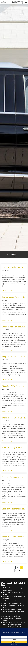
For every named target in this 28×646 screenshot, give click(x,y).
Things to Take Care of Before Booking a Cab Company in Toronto (14, 418)
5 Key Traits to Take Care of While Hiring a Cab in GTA (14, 356)
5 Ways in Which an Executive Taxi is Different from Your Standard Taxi (14, 327)
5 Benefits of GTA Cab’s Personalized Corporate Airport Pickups (14, 386)
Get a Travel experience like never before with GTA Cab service (14, 509)
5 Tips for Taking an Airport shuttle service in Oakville (14, 447)
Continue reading (7, 290)
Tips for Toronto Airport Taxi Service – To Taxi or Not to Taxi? (14, 297)
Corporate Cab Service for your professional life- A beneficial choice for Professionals (14, 477)
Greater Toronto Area (17, 2)
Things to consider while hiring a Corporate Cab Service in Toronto (14, 537)
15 (16, 571)
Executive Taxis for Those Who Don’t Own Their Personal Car (14, 267)
